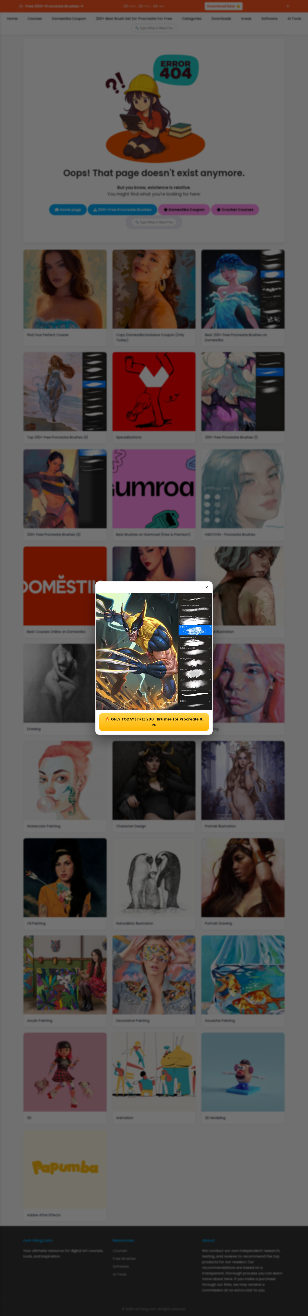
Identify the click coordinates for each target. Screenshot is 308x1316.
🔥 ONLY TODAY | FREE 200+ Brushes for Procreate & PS (154, 722)
